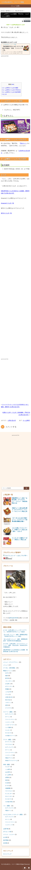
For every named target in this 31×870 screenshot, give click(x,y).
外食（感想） (7, 764)
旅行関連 (5, 840)
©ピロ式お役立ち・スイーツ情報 (10, 864)
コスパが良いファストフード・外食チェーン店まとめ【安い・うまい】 (19, 529)
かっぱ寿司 (26, 420)
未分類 (5, 843)
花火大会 (7, 699)
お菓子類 (5, 828)
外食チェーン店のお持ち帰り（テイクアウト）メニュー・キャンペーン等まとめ (19, 509)
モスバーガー (8, 796)
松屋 (6, 780)
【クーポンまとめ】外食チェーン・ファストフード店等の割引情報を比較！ (19, 519)
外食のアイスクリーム (11, 760)
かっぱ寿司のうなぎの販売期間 (11, 92)
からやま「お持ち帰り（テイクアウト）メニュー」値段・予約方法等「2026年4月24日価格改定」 (15, 645)
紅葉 (6, 705)
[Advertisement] (14, 68)
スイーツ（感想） (8, 712)
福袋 (6, 675)
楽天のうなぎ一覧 (6, 213)
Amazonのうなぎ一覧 (7, 203)
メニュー (5, 665)
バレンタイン (8, 681)
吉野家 (7, 777)
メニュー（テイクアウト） (11, 662)
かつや (7, 785)
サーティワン (8, 741)
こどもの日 (8, 691)
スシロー (7, 730)
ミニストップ (8, 722)
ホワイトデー (8, 686)
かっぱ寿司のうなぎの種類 (10, 87)
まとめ (4, 94)
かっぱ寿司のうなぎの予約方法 (11, 90)
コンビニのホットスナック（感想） (13, 814)
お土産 (5, 837)
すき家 (7, 782)
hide (13, 84)
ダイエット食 (7, 831)
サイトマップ (7, 854)
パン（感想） (7, 805)
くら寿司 (7, 769)
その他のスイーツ (10, 735)
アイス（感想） (7, 739)
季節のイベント (7, 670)
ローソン (7, 716)
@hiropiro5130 (13, 618)
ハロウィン (8, 702)
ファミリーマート (10, 719)
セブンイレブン (9, 714)
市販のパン (8, 810)
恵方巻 (7, 678)
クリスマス (8, 708)
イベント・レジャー (9, 834)
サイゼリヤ (8, 733)
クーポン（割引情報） (9, 668)
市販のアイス (8, 758)
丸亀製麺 (7, 788)
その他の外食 (8, 801)
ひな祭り (7, 683)
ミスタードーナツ (10, 724)
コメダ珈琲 (8, 727)
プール (7, 694)
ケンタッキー (8, 793)
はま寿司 (7, 772)
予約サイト (23, 143)
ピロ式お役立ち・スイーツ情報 (13, 2)
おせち (7, 673)
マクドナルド (8, 744)
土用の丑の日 (27, 21)
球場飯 (7, 689)
